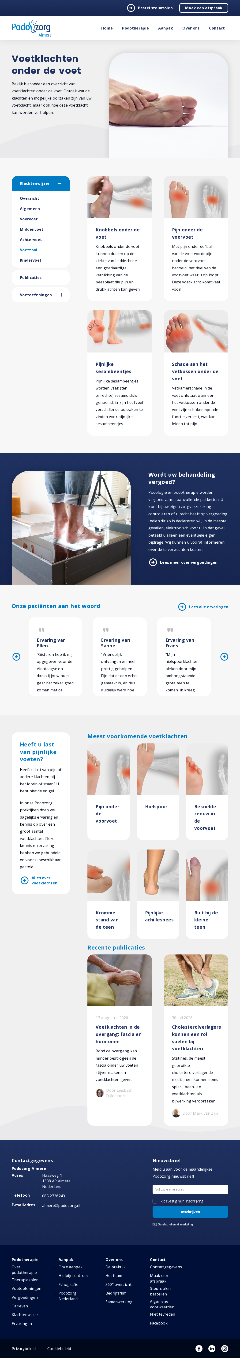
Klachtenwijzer (34, 183)
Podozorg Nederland (68, 1296)
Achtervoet (31, 239)
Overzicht (29, 198)
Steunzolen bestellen (160, 1291)
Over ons (191, 28)
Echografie (68, 1284)
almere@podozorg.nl (61, 1205)
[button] (64, 183)
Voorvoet (29, 219)
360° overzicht (118, 1284)
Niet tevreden (162, 1314)
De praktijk (115, 1266)
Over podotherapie (24, 1269)
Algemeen (30, 208)
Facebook (159, 1323)
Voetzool (29, 249)
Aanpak (165, 28)
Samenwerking (119, 1301)
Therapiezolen (25, 1279)
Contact (217, 28)
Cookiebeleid (59, 1348)
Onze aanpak (71, 1266)
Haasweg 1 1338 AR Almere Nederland (56, 1181)
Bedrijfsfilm (116, 1293)
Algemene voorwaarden (162, 1304)
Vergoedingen (25, 1297)
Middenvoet (31, 229)
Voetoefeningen (36, 294)
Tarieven (20, 1306)
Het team (113, 1275)
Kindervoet (30, 260)
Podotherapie (135, 28)
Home (107, 28)
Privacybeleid (24, 1348)
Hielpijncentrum (73, 1275)
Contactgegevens (166, 1266)
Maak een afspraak (203, 8)
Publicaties (31, 277)
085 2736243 (53, 1195)
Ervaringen (22, 1323)
